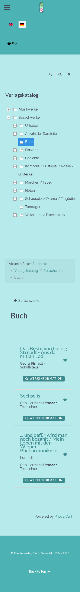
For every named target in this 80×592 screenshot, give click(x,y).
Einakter (31, 150)
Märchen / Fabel (38, 182)
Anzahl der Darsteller (41, 134)
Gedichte (32, 158)
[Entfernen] (69, 74)
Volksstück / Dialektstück (45, 215)
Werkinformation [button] (46, 378)
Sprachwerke (29, 117)
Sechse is (30, 396)
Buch (29, 142)
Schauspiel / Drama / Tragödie (50, 199)
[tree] (40, 162)
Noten (30, 190)
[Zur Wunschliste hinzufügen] (65, 360)
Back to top (38, 571)
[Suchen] (60, 74)
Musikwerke (28, 109)
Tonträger (33, 207)
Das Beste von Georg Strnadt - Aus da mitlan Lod (43, 352)
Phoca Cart (63, 516)
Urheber (31, 126)
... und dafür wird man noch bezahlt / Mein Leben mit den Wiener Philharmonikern (43, 442)
